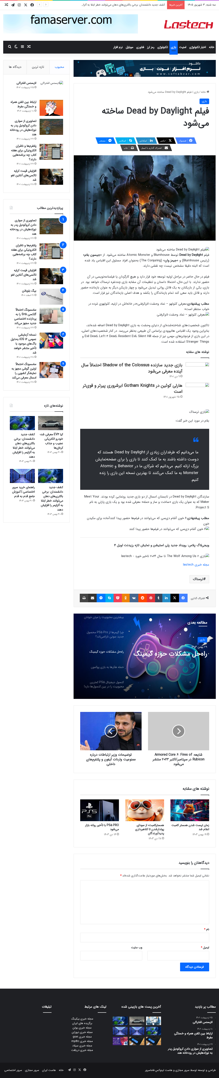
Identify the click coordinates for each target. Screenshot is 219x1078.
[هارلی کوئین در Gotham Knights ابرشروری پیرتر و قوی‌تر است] (197, 391)
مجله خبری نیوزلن (82, 1032)
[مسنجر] (101, 598)
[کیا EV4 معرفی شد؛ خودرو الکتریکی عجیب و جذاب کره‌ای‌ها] (50, 423)
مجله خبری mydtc (82, 1041)
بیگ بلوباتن (29, 290)
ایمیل (205, 947)
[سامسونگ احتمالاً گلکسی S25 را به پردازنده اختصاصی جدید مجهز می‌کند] (51, 316)
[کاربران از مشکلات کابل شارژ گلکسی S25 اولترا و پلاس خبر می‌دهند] (153, 1041)
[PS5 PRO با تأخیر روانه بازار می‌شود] (99, 810)
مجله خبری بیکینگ (82, 1019)
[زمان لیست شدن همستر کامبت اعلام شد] (189, 810)
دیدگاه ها (15, 67)
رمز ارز (150, 47)
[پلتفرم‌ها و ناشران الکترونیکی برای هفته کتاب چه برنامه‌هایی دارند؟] (51, 152)
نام (206, 929)
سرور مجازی (182, 1070)
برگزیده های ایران (82, 1023)
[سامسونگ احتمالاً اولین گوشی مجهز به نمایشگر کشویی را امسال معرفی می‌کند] (51, 370)
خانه (211, 47)
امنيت (182, 47)
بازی (173, 47)
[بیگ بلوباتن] (51, 297)
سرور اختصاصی (13, 1070)
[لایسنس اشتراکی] (51, 89)
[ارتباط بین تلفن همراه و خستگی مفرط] (51, 108)
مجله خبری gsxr (82, 1036)
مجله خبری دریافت (82, 1050)
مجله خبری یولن (82, 1028)
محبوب (59, 67)
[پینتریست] (151, 598)
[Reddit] (142, 598)
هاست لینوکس (163, 1070)
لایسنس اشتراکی (26, 83)
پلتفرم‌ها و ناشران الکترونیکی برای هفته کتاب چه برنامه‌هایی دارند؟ (23, 153)
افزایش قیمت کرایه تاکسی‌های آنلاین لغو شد (23, 175)
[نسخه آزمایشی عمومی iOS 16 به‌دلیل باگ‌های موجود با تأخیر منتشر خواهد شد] (51, 341)
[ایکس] (174, 598)
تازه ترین (38, 67)
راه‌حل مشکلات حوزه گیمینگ (170, 654)
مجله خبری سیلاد (82, 1045)
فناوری (140, 47)
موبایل (129, 47)
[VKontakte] (134, 598)
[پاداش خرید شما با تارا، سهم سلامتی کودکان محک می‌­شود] (120, 1041)
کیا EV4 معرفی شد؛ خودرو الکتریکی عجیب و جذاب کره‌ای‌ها (51, 441)
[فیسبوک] (183, 598)
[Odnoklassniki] (126, 598)
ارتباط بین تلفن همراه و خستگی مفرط (23, 104)
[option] (145, 656)
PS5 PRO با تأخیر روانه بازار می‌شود (102, 827)
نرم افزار (118, 47)
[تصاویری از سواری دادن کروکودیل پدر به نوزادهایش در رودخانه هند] (51, 127)
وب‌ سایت (136, 947)
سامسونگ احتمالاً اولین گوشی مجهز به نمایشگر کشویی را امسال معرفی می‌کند (24, 371)
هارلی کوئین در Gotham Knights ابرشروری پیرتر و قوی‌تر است (132, 388)
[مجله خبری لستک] (189, 25)
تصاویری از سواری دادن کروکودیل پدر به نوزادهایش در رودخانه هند (23, 128)
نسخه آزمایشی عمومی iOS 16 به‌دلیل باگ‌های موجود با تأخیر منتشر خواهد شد (23, 343)
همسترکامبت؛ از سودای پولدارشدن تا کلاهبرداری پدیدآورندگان (149, 829)
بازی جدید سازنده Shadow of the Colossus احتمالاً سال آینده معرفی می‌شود (131, 368)
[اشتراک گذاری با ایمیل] (92, 598)
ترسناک (198, 579)
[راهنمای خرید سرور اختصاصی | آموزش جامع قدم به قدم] (22, 476)
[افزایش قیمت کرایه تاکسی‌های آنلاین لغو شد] (51, 177)
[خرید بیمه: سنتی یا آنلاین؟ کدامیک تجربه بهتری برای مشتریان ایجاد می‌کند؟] (153, 1021)
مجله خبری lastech (196, 564)
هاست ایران (49, 1070)
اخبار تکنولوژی (197, 47)
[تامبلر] (158, 598)
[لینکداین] (166, 598)
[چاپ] (84, 598)
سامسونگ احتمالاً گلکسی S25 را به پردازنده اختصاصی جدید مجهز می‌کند (25, 316)
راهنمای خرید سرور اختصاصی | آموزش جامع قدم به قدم (23, 492)
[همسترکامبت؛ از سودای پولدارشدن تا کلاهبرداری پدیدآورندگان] (144, 810)
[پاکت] (118, 598)
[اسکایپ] (109, 598)
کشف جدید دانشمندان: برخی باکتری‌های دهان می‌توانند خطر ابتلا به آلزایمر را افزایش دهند (113, 5)
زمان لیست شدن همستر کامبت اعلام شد (190, 827)
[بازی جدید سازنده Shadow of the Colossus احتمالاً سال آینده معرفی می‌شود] (197, 370)
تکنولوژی (162, 47)
